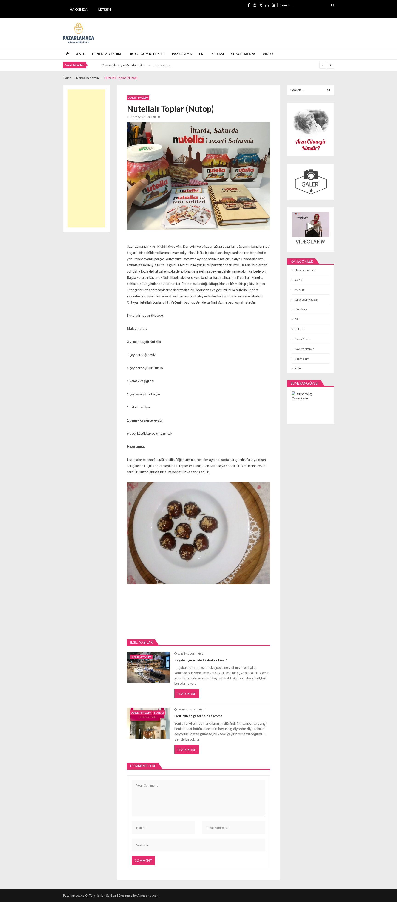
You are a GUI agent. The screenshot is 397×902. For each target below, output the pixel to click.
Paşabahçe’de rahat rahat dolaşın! (200, 660)
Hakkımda (79, 9)
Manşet (159, 712)
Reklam (217, 54)
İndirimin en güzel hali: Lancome (198, 716)
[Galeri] (310, 181)
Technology (302, 358)
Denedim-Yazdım (106, 54)
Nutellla (169, 277)
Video (268, 54)
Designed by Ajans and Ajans (139, 895)
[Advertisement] (86, 158)
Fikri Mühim (158, 246)
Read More (186, 694)
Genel (79, 54)
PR (201, 54)
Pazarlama (182, 54)
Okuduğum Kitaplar (146, 54)
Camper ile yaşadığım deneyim (123, 65)
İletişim (104, 9)
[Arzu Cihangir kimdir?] (310, 129)
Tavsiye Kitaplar (304, 348)
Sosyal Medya (243, 54)
